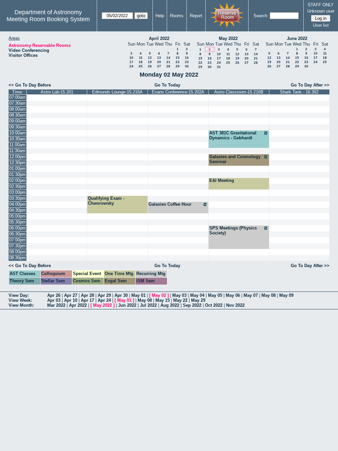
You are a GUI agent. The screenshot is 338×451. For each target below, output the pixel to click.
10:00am (17, 132)
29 (178, 66)
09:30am (17, 126)
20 (159, 62)
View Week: (20, 300)
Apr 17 (87, 300)
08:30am (17, 115)
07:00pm (17, 239)
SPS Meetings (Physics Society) (233, 230)
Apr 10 (70, 300)
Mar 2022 (56, 305)
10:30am (17, 138)
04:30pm (17, 210)
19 (150, 62)
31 (219, 67)
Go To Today (167, 85)
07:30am (17, 103)
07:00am (17, 97)
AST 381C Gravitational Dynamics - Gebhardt (232, 135)
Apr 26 (53, 295)
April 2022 (159, 38)
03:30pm (17, 198)
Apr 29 (104, 295)
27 (159, 66)
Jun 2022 (127, 305)
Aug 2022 (169, 305)
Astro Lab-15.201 (57, 91)
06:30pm (17, 233)
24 (131, 66)
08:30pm (17, 257)
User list (321, 25)
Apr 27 (70, 295)
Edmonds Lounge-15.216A (117, 91)
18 (141, 62)
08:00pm (17, 251)
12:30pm (17, 162)
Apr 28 (87, 295)
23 (187, 62)
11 (141, 57)
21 (168, 62)
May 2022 (228, 38)
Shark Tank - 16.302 (299, 91)
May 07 (251, 295)
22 (178, 62)
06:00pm (17, 228)
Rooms (177, 15)
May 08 (268, 295)
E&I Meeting (221, 180)
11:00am (17, 144)
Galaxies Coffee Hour (170, 204)
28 (168, 66)
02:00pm (17, 180)
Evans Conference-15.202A (178, 91)
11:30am (17, 150)
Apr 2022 (78, 305)
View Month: (21, 305)
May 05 (215, 295)
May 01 (138, 295)
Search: (261, 15)
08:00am (17, 109)
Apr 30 (121, 295)
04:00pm (17, 204)
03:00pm (17, 192)
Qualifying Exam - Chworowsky (106, 201)
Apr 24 (104, 300)
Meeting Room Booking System (48, 19)
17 (131, 62)
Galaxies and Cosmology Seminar (234, 159)
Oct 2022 (213, 305)
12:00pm (17, 156)
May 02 (159, 295)
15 (178, 57)
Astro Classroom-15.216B (238, 91)
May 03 (179, 295)
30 (187, 66)
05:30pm (17, 222)
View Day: (19, 295)
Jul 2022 (148, 305)
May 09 (286, 295)
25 (141, 66)
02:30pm (17, 186)
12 (150, 57)
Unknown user (320, 11)
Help (159, 15)
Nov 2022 (235, 305)
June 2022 (297, 38)
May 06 (233, 295)
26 (150, 66)
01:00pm (17, 168)
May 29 (198, 300)
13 (159, 57)
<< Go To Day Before (30, 85)
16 (187, 57)
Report (196, 15)
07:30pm (17, 245)
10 (131, 57)
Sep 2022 (192, 305)
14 (168, 57)
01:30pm (17, 174)
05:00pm (17, 216)
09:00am (17, 121)
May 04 (197, 295)
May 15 (162, 300)
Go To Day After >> (310, 85)
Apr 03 (53, 300)
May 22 (180, 300)
